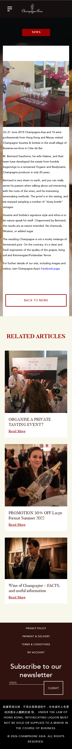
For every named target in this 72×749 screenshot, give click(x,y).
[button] (9, 9)
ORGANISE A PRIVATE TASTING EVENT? (30, 422)
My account (36, 652)
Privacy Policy (36, 628)
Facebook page (50, 268)
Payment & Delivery (36, 636)
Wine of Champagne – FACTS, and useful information (34, 588)
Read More (17, 431)
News (36, 32)
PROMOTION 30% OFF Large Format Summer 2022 (35, 515)
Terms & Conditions (36, 644)
